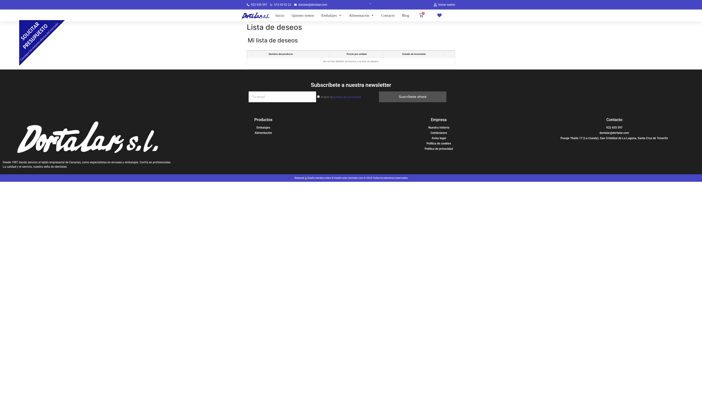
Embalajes (329, 15)
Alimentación (359, 15)
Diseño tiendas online (319, 177)
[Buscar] (366, 4)
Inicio (279, 15)
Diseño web (340, 177)
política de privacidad (347, 97)
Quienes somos (303, 15)
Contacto (388, 15)
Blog (405, 15)
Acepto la (340, 97)
